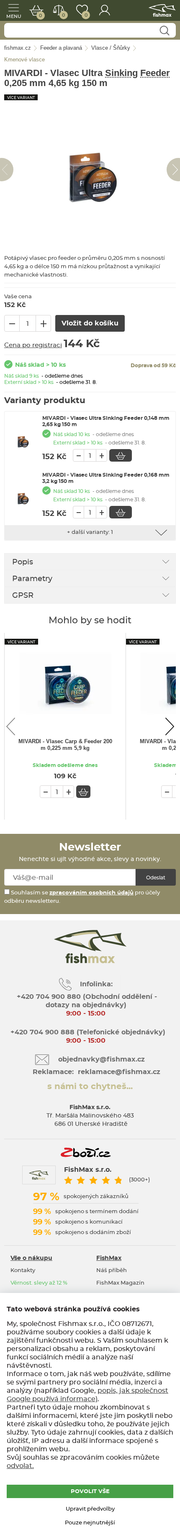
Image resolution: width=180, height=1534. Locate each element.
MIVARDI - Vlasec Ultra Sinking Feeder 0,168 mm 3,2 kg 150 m (106, 478)
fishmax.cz (162, 10)
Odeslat (155, 877)
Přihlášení (104, 10)
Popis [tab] (22, 562)
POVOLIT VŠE (90, 1491)
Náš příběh (111, 1270)
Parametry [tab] (32, 579)
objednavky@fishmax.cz (101, 1059)
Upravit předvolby (90, 1509)
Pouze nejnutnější (90, 1523)
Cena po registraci (33, 345)
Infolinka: (96, 984)
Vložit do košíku (120, 455)
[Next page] (169, 726)
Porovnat (63, 15)
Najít (164, 30)
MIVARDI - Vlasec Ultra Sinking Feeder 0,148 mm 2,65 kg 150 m (106, 421)
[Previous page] (10, 726)
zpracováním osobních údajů (91, 893)
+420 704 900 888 (41, 1032)
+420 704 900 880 (49, 996)
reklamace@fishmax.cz (119, 1072)
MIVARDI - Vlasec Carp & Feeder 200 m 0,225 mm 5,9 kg (65, 744)
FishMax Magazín (120, 1283)
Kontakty (22, 1270)
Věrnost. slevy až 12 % (38, 1283)
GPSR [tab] (22, 595)
